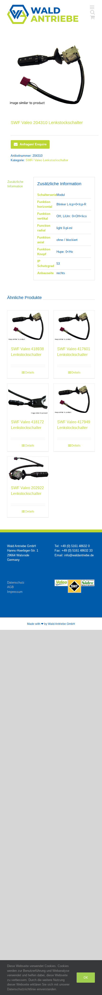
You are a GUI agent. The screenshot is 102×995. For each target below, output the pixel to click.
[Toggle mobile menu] (92, 7)
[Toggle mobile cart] (92, 17)
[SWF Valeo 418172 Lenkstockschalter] (27, 399)
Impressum (15, 592)
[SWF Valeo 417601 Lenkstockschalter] (74, 326)
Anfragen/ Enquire (33, 144)
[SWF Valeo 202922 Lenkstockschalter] (27, 468)
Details (29, 372)
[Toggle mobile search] (92, 12)
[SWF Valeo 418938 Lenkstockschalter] (27, 326)
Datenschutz (15, 582)
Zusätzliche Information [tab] (15, 184)
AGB (10, 587)
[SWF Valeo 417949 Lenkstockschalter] (74, 399)
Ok (85, 977)
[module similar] (51, 75)
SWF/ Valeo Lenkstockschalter (47, 160)
